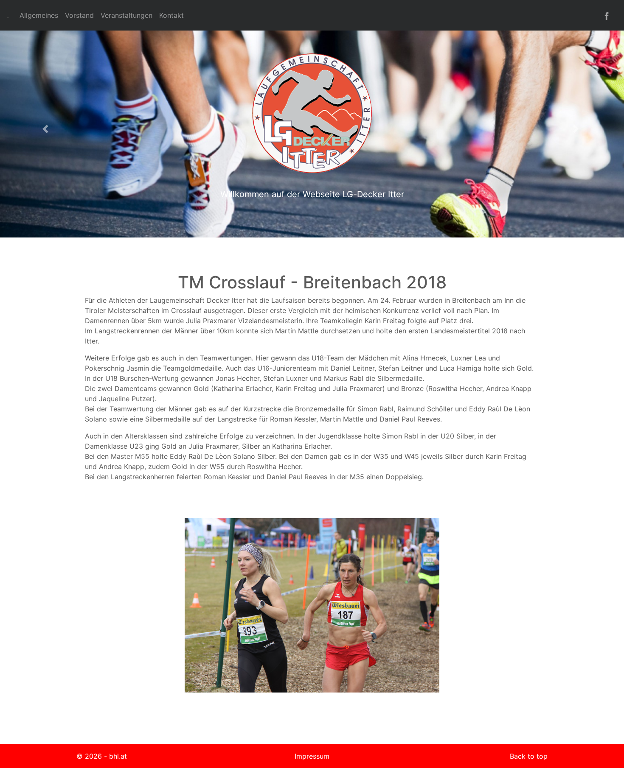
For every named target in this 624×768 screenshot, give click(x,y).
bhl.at (118, 756)
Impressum (312, 756)
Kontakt (171, 15)
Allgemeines (39, 15)
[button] (47, 128)
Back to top (529, 756)
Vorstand (79, 15)
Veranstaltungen (126, 15)
